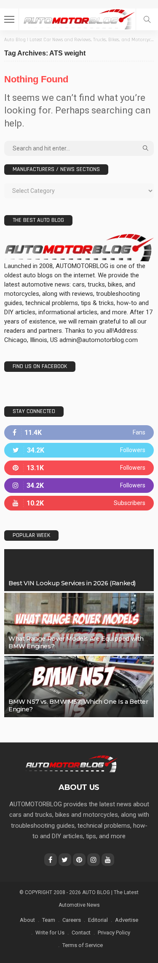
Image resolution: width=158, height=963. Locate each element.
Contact (81, 932)
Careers (71, 920)
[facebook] (79, 432)
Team (48, 920)
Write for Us (49, 932)
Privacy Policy (114, 932)
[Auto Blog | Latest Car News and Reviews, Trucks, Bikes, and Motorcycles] (71, 763)
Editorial (98, 920)
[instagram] (79, 485)
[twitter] (79, 450)
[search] (147, 19)
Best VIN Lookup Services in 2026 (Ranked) (72, 583)
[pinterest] (79, 467)
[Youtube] (79, 503)
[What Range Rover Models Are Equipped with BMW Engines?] (79, 623)
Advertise (126, 920)
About (27, 920)
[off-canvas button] (9, 19)
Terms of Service (82, 945)
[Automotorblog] (78, 18)
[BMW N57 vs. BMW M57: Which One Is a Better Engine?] (79, 686)
